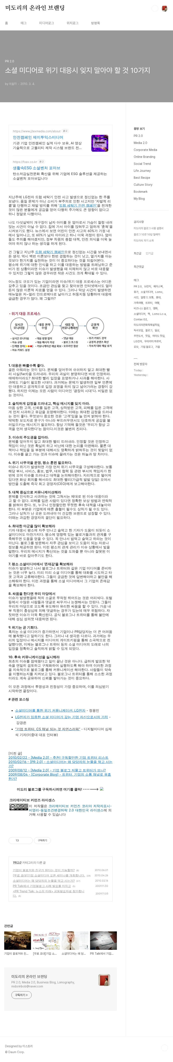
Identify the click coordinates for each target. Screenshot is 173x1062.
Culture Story (143, 184)
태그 (24, 23)
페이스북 (158, 286)
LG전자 (138, 341)
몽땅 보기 (139, 128)
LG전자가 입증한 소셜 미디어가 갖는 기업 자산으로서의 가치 (61, 717)
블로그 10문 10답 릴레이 (147, 234)
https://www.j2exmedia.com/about (37, 131)
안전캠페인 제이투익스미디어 (38, 137)
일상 (157, 330)
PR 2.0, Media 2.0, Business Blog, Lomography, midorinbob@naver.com (43, 984)
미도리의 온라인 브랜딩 (35, 8)
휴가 (136, 291)
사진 (136, 297)
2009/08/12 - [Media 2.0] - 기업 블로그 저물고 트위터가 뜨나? (57, 770)
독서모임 (138, 330)
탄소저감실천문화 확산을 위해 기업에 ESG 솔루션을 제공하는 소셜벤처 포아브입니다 (60, 176)
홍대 (158, 297)
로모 (136, 346)
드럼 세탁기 (68, 205)
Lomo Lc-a (159, 313)
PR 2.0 (17, 862)
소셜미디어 (139, 313)
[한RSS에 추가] (101, 789)
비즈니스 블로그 (142, 308)
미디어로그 (46, 23)
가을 (157, 346)
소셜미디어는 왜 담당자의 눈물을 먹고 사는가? (44, 880)
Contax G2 (140, 319)
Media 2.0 (140, 143)
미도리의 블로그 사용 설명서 (149, 228)
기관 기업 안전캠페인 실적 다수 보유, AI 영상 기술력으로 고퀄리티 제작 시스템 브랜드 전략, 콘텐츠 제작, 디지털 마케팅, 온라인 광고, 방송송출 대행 (47, 145)
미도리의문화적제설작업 (146, 324)
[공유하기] (22, 840)
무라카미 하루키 (152, 341)
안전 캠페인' (87, 205)
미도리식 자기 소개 (144, 240)
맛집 (147, 335)
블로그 (148, 330)
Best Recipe (142, 177)
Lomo (158, 291)
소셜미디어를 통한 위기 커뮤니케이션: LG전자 (50, 710)
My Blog (139, 198)
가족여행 (138, 302)
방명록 (95, 23)
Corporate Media (145, 150)
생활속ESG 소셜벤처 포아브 (36, 168)
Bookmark (140, 191)
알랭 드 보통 (147, 297)
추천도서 (138, 335)
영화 (155, 308)
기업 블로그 (147, 346)
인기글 (149, 253)
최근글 (137, 253)
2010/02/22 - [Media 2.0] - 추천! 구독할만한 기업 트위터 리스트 (58, 757)
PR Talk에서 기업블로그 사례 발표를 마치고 (42, 886)
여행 (157, 302)
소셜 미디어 (147, 291)
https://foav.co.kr (25, 162)
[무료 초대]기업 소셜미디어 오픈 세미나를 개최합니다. (49, 875)
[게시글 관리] (28, 840)
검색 (155, 8)
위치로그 (72, 23)
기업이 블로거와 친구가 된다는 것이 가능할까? (44, 870)
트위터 (148, 302)
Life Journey (142, 170)
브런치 (147, 286)
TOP (164, 1047)
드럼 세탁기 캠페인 (49, 252)
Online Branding (144, 156)
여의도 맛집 (158, 335)
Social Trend (142, 163)
